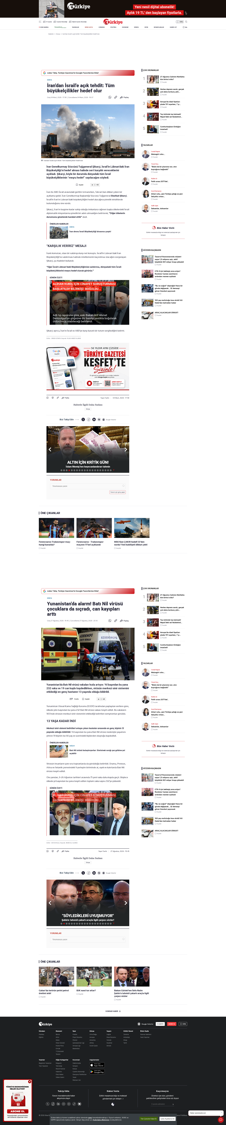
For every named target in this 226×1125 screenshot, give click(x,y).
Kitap (125, 1040)
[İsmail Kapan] (146, 154)
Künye (75, 1069)
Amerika (92, 1040)
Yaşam (109, 1031)
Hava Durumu (111, 1037)
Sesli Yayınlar (144, 1037)
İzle (186, 27)
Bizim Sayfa (144, 1031)
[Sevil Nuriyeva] (146, 194)
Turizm (58, 1054)
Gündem (42, 1031)
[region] (113, 1119)
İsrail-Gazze (94, 1046)
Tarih (125, 1043)
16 (100, 470)
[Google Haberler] (109, 419)
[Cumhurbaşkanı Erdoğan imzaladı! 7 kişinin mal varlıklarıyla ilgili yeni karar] (153, 129)
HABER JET (173, 27)
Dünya (49, 80)
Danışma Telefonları (80, 1074)
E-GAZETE (160, 1024)
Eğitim (41, 1037)
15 (97, 470)
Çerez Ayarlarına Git (167, 1119)
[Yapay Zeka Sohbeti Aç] (221, 1120)
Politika (41, 1034)
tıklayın (163, 235)
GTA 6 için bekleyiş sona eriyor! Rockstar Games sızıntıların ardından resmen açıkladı (167, 274)
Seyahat (109, 1043)
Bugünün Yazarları (45, 1063)
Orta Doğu (93, 1034)
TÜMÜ (114, 470)
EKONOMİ (125, 27)
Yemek (109, 1040)
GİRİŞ (181, 22)
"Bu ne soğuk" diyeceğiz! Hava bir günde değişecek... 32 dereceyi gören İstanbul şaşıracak (169, 288)
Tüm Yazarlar (43, 1066)
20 (110, 470)
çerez (90, 1118)
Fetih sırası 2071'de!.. (159, 181)
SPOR (146, 27)
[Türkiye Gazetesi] (113, 24)
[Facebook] (53, 398)
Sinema (126, 1034)
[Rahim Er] (146, 181)
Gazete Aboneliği (62, 22)
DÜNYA (136, 27)
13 (92, 470)
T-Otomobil (60, 1051)
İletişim (75, 1066)
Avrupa (92, 1037)
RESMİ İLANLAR (159, 27)
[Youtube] (63, 1104)
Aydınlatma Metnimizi (101, 1120)
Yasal (74, 1077)
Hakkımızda (77, 1063)
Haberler (59, 1071)
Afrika (92, 1043)
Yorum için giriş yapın (117, 492)
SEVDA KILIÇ (55, 843)
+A (97, 185)
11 (87, 470)
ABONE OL (171, 1024)
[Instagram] (69, 1104)
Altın (57, 1037)
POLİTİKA (113, 27)
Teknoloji (59, 1066)
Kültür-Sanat (128, 1031)
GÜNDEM (102, 27)
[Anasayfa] (45, 1024)
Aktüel (109, 1046)
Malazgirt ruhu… (158, 154)
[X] (83, 419)
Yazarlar (42, 1060)
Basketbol (76, 1048)
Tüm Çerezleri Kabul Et (149, 1119)
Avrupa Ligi (76, 1046)
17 (103, 470)
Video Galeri (60, 1077)
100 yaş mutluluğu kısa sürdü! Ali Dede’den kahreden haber (168, 301)
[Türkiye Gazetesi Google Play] (97, 1072)
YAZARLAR (75, 27)
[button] (125, 449)
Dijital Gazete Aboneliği (79, 22)
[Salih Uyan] (146, 208)
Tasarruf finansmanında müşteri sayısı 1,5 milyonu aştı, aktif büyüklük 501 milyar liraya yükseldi (169, 259)
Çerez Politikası (181, 1115)
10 (84, 470)
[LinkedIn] (94, 419)
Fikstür (75, 1040)
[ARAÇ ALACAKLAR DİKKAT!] (147, 319)
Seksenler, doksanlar (159, 208)
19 (108, 470)
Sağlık (109, 1034)
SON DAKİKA (44, 27)
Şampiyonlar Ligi (78, 1043)
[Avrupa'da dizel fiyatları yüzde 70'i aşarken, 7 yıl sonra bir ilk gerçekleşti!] (153, 104)
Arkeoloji (126, 1037)
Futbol (75, 1034)
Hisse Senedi (60, 1043)
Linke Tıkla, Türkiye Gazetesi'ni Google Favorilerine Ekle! (73, 73)
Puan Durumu (77, 1037)
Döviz (57, 1040)
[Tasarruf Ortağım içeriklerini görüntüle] (60, 27)
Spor (74, 1031)
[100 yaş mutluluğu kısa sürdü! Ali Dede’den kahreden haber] (147, 306)
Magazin (59, 1063)
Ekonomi (59, 1031)
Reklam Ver (77, 1080)
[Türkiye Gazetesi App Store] (97, 1065)
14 (95, 470)
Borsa (58, 1034)
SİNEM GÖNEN (56, 338)
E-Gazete (49, 22)
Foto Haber (59, 1074)
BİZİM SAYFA (89, 27)
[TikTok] (74, 1104)
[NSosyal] (99, 419)
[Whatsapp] (110, 97)
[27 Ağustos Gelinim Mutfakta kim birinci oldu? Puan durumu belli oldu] (153, 79)
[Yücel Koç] (146, 167)
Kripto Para (60, 1046)
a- (92, 185)
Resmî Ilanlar (60, 1069)
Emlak (58, 1048)
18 (105, 470)
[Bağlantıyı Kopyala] (115, 97)
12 (90, 470)
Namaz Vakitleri (145, 1034)
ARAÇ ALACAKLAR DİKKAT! (166, 313)
